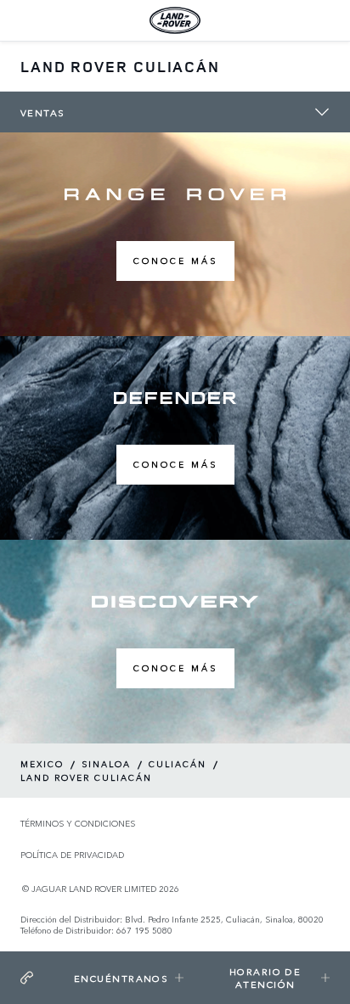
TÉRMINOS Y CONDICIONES (77, 823)
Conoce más (175, 260)
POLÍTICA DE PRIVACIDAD (72, 855)
